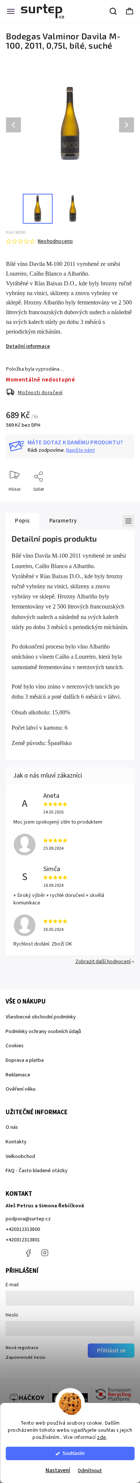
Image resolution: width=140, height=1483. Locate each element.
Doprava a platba (25, 1060)
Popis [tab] (22, 521)
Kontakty (16, 1142)
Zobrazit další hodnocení (103, 961)
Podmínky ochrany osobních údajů (43, 1031)
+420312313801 (23, 1240)
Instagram (44, 1253)
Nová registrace (22, 1347)
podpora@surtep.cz (28, 1219)
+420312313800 (23, 1229)
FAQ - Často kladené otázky (37, 1170)
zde (101, 1437)
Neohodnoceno (55, 241)
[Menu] (10, 11)
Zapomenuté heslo (26, 1357)
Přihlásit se (111, 1350)
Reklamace (18, 1075)
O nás (12, 1127)
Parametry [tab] (63, 521)
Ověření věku (20, 1089)
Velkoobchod (20, 1156)
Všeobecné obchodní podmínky (41, 1017)
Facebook (28, 1253)
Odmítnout (90, 1470)
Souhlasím (74, 1453)
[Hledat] (113, 11)
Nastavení (58, 1470)
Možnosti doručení (40, 392)
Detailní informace (28, 346)
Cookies (15, 1046)
